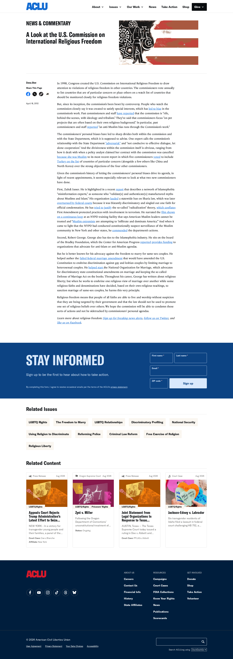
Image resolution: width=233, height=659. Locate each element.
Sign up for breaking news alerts (122, 318)
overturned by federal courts (74, 203)
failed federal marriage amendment (101, 258)
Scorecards (160, 618)
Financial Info (132, 591)
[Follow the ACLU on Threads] (65, 592)
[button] (41, 94)
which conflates (166, 207)
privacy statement (119, 387)
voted (156, 157)
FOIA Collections (163, 591)
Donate (191, 578)
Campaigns (160, 578)
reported (92, 127)
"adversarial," (113, 143)
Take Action (169, 7)
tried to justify (103, 207)
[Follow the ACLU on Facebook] (30, 592)
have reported (125, 113)
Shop (185, 7)
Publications (160, 611)
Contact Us (130, 585)
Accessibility (92, 646)
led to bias (155, 108)
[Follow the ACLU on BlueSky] (74, 592)
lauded (114, 198)
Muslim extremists (84, 221)
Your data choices (74, 646)
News (152, 7)
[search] (203, 642)
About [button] (96, 7)
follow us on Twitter (156, 318)
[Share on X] (34, 95)
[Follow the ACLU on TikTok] (56, 592)
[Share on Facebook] (28, 95)
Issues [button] (114, 7)
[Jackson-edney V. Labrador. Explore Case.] (186, 510)
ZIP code (156, 381)
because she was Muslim (72, 157)
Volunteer (193, 598)
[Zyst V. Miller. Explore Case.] (93, 510)
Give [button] (197, 7)
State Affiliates (133, 604)
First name (157, 355)
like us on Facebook (69, 322)
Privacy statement (53, 646)
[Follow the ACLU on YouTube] (39, 592)
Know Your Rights (164, 598)
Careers (128, 578)
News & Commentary (47, 24)
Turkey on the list (68, 161)
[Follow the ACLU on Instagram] (48, 592)
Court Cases (160, 585)
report (119, 189)
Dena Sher (31, 82)
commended (119, 230)
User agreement (33, 646)
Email (154, 368)
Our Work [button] (134, 7)
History (128, 598)
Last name (181, 355)
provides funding (162, 242)
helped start (96, 267)
